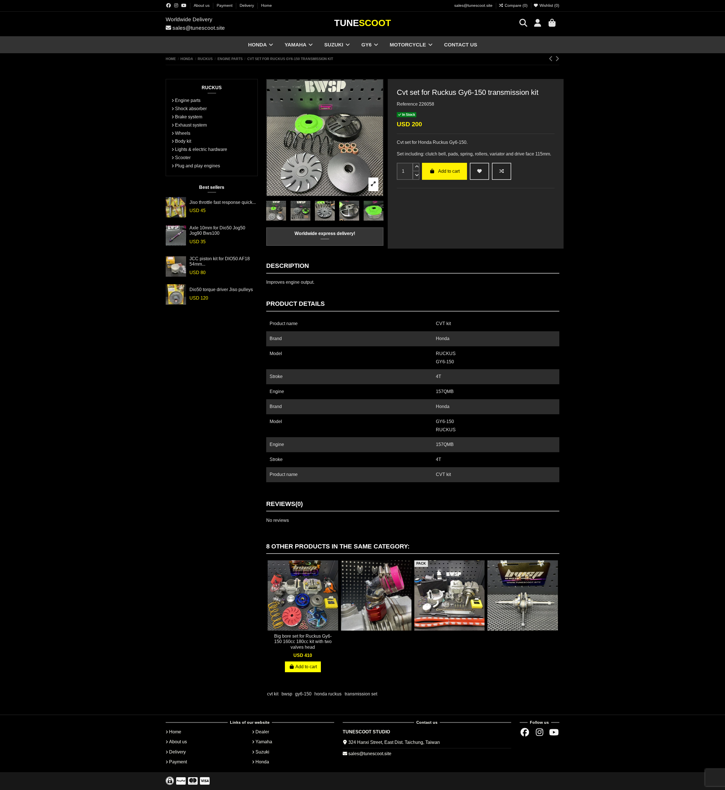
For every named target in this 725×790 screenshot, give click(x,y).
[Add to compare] (501, 171)
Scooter (183, 157)
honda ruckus (328, 693)
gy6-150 (303, 693)
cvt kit (272, 693)
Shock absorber (191, 108)
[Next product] (557, 59)
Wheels (182, 133)
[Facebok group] (168, 5)
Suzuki (262, 752)
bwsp (287, 693)
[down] (416, 175)
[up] (416, 167)
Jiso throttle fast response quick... (222, 202)
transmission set (361, 693)
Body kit (183, 141)
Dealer (262, 731)
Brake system (188, 116)
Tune (362, 23)
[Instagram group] (176, 5)
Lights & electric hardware (201, 149)
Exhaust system (191, 125)
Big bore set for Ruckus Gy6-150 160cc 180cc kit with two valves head (303, 641)
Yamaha (263, 741)
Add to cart (449, 171)
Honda (262, 761)
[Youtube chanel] (184, 5)
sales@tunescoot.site (473, 5)
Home (266, 5)
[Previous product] (552, 59)
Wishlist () (548, 5)
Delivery (247, 5)
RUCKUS (212, 87)
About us (202, 5)
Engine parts (188, 100)
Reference (407, 104)
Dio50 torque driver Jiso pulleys (221, 289)
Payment (225, 5)
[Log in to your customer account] (538, 24)
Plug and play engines (197, 165)
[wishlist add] (479, 171)
